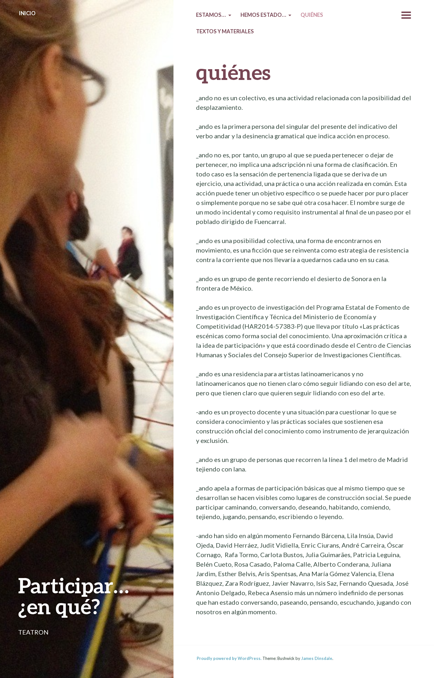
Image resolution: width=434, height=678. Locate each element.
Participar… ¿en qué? (73, 596)
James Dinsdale (316, 658)
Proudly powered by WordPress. (229, 658)
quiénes (312, 15)
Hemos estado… (263, 15)
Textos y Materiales (225, 31)
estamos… (211, 15)
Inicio (27, 13)
